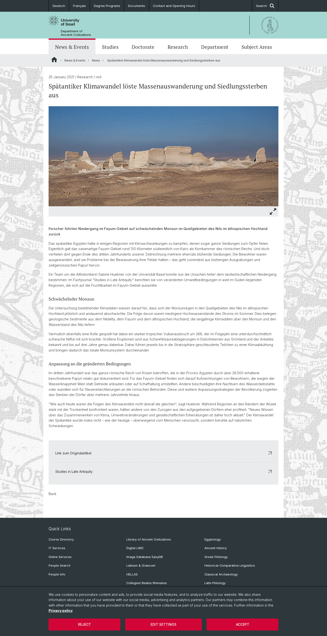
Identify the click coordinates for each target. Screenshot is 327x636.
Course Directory (61, 539)
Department (214, 47)
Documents (136, 6)
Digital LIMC (135, 548)
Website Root (54, 59)
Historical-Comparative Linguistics (229, 565)
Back (52, 494)
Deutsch (59, 6)
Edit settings (163, 624)
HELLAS (132, 574)
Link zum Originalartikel (73, 453)
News (96, 60)
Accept (242, 624)
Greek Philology (216, 557)
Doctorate (143, 47)
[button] (273, 211)
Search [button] (261, 6)
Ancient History (215, 548)
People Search (59, 565)
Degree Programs (107, 6)
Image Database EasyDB (144, 557)
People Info (57, 574)
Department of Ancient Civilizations (76, 33)
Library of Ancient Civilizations (148, 539)
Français (79, 6)
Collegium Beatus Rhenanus (146, 583)
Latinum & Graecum (140, 565)
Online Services (60, 557)
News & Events (72, 47)
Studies (110, 47)
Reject (84, 624)
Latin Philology (215, 583)
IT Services (57, 548)
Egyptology (212, 539)
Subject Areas (257, 47)
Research (178, 47)
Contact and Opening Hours (174, 6)
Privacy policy (61, 610)
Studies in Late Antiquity (74, 471)
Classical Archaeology (221, 574)
